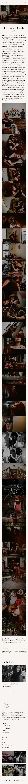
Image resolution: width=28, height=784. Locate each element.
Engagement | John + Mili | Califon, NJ (7, 651)
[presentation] (14, 673)
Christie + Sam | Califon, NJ (10, 684)
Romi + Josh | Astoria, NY (20, 651)
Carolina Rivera (8, 686)
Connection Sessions (16, 642)
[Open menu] (25, 2)
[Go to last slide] (4, 677)
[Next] (24, 677)
